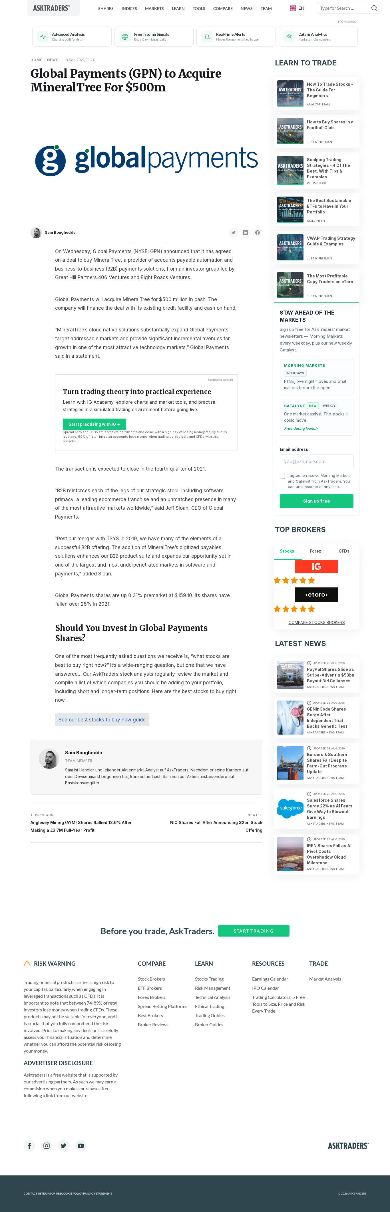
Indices (129, 8)
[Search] (374, 7)
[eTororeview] (295, 609)
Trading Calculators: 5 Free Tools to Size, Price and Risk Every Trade (278, 1003)
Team (266, 8)
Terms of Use (51, 1193)
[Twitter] (63, 1145)
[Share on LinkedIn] (245, 232)
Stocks (287, 551)
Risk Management (212, 988)
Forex (315, 551)
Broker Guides (209, 1024)
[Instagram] (46, 1145)
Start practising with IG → (94, 424)
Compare (223, 8)
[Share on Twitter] (233, 232)
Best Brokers (150, 1015)
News (247, 8)
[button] (298, 8)
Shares (106, 8)
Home (36, 60)
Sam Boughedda (60, 232)
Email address (294, 449)
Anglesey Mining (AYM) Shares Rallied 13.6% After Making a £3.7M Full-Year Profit (81, 823)
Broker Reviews (153, 1024)
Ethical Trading (209, 1006)
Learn (178, 8)
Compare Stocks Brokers (317, 622)
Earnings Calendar (270, 978)
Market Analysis (325, 978)
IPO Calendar (265, 988)
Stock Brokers (151, 978)
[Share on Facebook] (257, 232)
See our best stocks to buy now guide (102, 720)
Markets (154, 8)
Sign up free (316, 501)
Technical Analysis (212, 997)
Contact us (32, 1193)
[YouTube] (81, 1145)
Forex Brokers (151, 997)
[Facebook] (29, 1145)
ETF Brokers (150, 988)
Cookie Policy (72, 1193)
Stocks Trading (209, 978)
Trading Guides (210, 1015)
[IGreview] (295, 580)
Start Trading (254, 930)
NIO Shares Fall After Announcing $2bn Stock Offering (216, 823)
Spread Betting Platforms (162, 1006)
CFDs (344, 551)
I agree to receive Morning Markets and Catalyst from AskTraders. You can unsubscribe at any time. (319, 481)
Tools (199, 8)
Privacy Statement (97, 1193)
